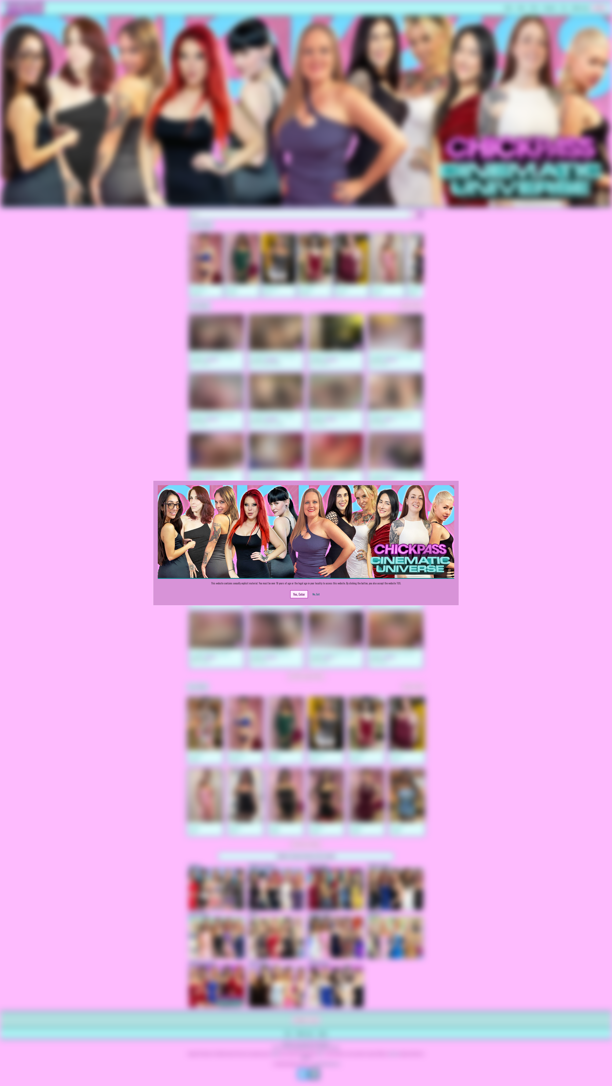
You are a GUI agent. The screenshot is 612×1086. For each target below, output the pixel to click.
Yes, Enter (299, 594)
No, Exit (316, 594)
